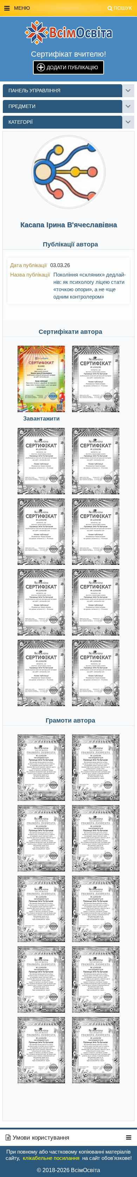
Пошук (123, 8)
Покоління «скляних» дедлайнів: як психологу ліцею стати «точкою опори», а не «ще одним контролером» (89, 286)
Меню (73, 8)
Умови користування (40, 1137)
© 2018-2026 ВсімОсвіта (68, 1170)
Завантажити (41, 419)
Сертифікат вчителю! (68, 54)
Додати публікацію (72, 67)
